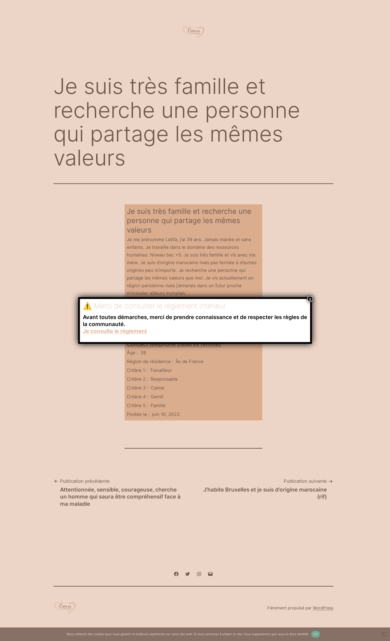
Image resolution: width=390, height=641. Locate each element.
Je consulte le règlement (115, 331)
